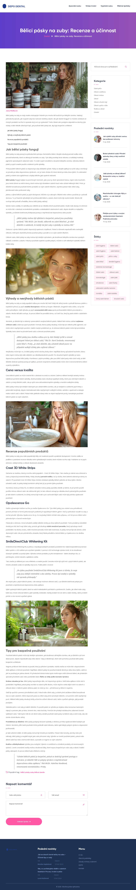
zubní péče (99, 256)
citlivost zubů (114, 272)
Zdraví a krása (99, 95)
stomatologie (100, 277)
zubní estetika (112, 293)
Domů (47, 36)
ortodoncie (100, 283)
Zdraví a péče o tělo (101, 105)
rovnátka (99, 293)
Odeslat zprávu (23, 821)
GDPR (81, 865)
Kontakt (81, 868)
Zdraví (96, 99)
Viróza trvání (91, 6)
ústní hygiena (100, 246)
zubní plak (114, 277)
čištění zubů (100, 272)
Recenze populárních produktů (17, 139)
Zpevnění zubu (75, 6)
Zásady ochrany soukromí (87, 862)
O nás (81, 855)
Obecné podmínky (85, 858)
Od (44, 862)
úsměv (42, 772)
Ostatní (96, 112)
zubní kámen (115, 251)
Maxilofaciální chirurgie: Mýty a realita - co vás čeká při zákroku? (114, 196)
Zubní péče (97, 88)
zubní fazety (113, 283)
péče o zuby (113, 256)
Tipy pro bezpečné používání (17, 144)
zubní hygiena (100, 251)
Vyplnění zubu (107, 6)
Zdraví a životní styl (100, 102)
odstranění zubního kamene (105, 288)
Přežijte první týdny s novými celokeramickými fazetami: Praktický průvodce (113, 216)
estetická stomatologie (104, 267)
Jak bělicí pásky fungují (15, 131)
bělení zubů (114, 246)
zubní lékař (99, 262)
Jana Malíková (11, 111)
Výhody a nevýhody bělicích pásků (19, 135)
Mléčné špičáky (123, 6)
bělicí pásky (25, 772)
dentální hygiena (114, 262)
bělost (36, 772)
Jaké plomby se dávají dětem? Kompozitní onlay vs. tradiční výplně (114, 176)
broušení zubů (119, 299)
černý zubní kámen (102, 299)
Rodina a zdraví (99, 109)
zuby (32, 772)
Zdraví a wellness (100, 92)
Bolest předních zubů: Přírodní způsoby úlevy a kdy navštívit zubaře (114, 156)
